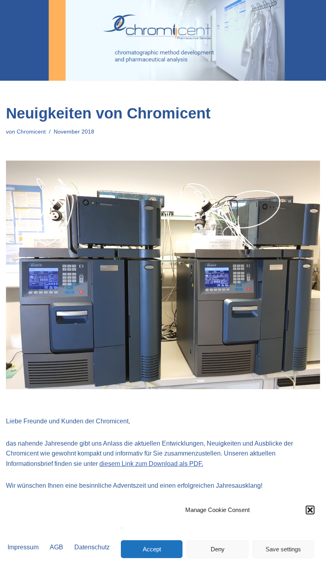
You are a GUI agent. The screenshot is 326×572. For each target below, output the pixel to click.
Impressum (23, 547)
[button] (310, 510)
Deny (218, 549)
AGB (56, 547)
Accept (152, 549)
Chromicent (31, 131)
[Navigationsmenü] (310, 40)
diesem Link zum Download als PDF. (151, 463)
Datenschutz (92, 547)
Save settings (283, 549)
